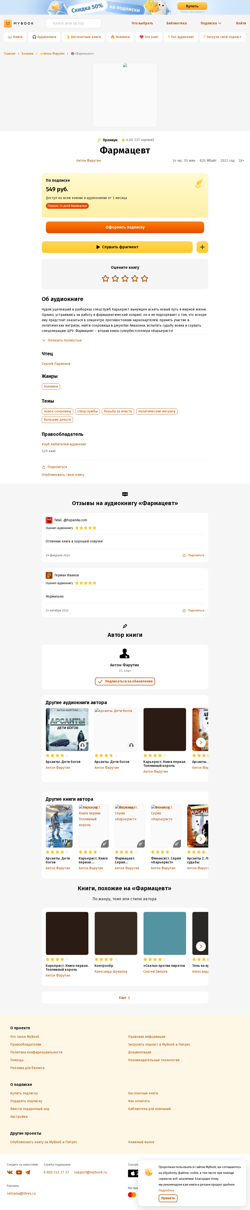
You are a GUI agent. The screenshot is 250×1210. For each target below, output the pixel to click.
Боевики (51, 386)
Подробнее (166, 1190)
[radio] (105, 278)
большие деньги (57, 420)
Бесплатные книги (86, 37)
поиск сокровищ (57, 411)
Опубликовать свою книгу (63, 475)
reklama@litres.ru (21, 1193)
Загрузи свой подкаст (224, 37)
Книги (17, 37)
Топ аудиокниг (182, 37)
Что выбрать (142, 23)
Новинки (123, 37)
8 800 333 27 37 (56, 1172)
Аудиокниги (46, 37)
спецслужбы (87, 411)
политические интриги (156, 411)
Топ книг (151, 37)
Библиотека (177, 23)
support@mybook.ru (90, 1172)
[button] (201, 839)
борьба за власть (118, 411)
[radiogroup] (125, 278)
